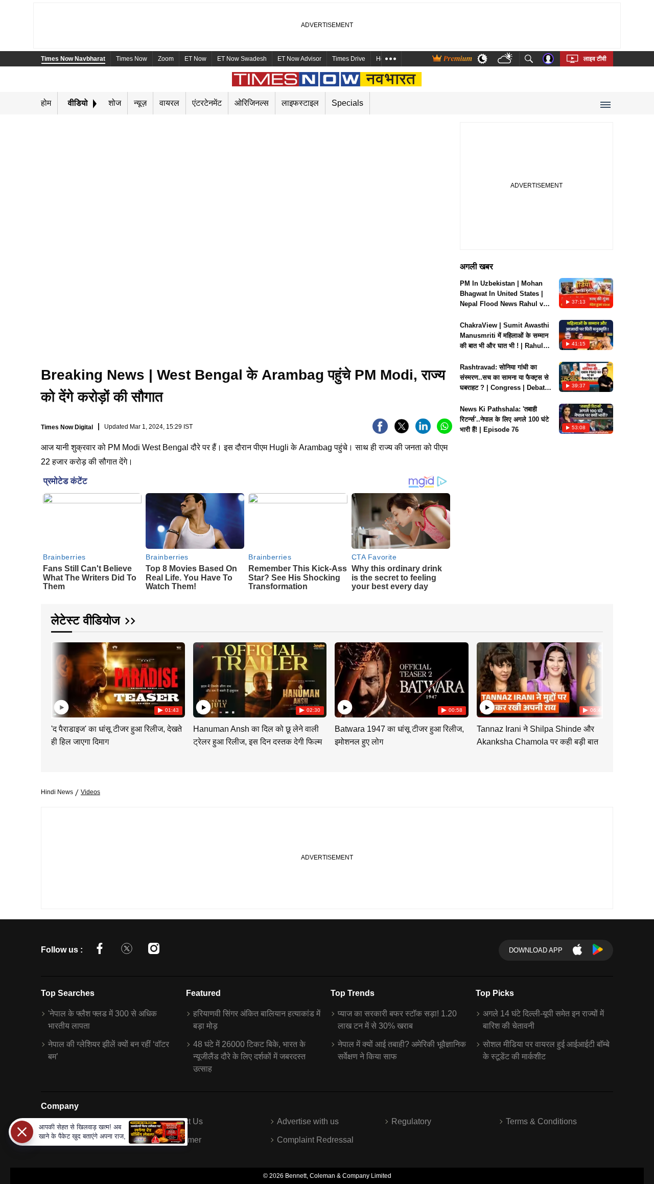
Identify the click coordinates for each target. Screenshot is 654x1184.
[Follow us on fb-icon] (99, 950)
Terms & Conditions (541, 1121)
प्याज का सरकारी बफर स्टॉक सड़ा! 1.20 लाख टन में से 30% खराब (397, 1019)
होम (46, 103)
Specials (347, 103)
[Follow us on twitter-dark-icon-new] (126, 950)
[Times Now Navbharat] (327, 79)
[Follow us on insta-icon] (154, 950)
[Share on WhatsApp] (444, 431)
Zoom (166, 58)
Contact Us (182, 1121)
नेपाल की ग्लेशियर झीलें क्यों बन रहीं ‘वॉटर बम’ (108, 1050)
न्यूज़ (140, 103)
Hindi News (57, 792)
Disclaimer (181, 1139)
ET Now (195, 58)
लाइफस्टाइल (300, 103)
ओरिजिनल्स (252, 103)
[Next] (592, 678)
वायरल (169, 103)
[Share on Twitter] (401, 431)
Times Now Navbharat (73, 58)
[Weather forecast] (506, 59)
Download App (536, 950)
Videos (90, 792)
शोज (114, 103)
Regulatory (411, 1121)
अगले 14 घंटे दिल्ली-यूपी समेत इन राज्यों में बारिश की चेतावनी (543, 1019)
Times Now (131, 58)
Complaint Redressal (315, 1139)
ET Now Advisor (299, 58)
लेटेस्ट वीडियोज (85, 620)
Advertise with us (308, 1121)
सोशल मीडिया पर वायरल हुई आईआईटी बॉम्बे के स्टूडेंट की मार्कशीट (546, 1050)
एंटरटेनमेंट (207, 103)
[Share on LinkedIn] (423, 431)
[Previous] (59, 678)
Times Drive (348, 58)
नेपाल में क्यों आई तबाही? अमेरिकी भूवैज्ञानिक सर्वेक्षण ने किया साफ (402, 1050)
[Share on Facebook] (380, 431)
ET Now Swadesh (242, 58)
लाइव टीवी (594, 58)
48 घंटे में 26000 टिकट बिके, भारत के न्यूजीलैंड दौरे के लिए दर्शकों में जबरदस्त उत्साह (249, 1056)
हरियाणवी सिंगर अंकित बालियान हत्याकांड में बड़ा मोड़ (256, 1019)
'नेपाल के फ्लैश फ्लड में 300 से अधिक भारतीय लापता (102, 1019)
